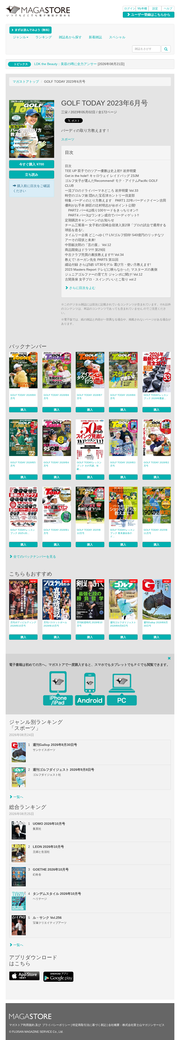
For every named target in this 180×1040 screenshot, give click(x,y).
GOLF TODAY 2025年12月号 (89, 531)
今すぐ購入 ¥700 (31, 164)
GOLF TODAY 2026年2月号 (156, 464)
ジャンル (19, 37)
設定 (155, 8)
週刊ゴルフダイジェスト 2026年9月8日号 (123, 624)
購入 (23, 409)
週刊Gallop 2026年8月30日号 (156, 624)
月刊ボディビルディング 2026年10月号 (23, 624)
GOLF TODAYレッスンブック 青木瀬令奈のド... (122, 533)
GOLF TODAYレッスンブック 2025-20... (22, 531)
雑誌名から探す (70, 37)
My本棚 (142, 8)
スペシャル (117, 37)
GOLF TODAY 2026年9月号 (23, 397)
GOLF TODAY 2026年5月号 (23, 464)
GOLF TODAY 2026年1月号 (56, 531)
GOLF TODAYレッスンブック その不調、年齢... (89, 465)
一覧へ (17, 797)
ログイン (129, 8)
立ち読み (31, 174)
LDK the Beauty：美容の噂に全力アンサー (65, 64)
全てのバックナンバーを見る (34, 556)
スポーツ (67, 139)
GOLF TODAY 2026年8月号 (56, 397)
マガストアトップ (26, 81)
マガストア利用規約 (21, 1025)
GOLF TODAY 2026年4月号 (56, 464)
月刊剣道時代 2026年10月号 (89, 624)
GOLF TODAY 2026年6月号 (122, 397)
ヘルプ (168, 8)
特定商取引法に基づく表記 (89, 1025)
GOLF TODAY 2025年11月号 (156, 531)
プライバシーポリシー (56, 1025)
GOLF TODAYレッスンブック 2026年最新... (156, 397)
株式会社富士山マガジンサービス (143, 1025)
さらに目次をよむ (81, 288)
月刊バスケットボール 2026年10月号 (55, 624)
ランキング (43, 37)
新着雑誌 (95, 37)
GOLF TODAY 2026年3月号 (122, 464)
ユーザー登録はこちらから (150, 14)
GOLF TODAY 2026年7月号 (89, 397)
